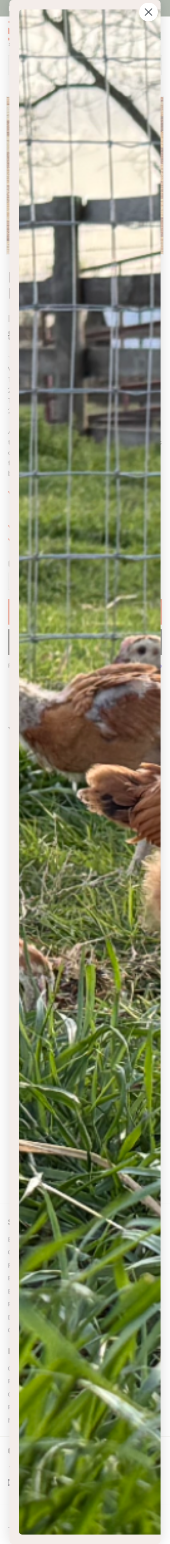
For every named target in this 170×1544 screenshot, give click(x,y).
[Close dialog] (148, 12)
